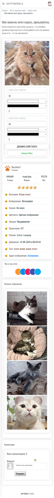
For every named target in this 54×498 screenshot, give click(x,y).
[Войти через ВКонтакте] (22, 460)
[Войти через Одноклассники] (40, 460)
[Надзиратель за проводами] (27, 309)
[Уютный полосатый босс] (27, 343)
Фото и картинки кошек (18, 10)
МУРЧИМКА (24, 493)
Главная (4, 10)
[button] (49, 3)
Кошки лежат (32, 10)
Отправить (20, 473)
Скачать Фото (27, 153)
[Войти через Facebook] (26, 460)
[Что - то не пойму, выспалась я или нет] (27, 378)
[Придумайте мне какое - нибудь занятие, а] (27, 413)
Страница (15, 170)
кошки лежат (31, 248)
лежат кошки (19, 248)
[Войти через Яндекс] (31, 460)
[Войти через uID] (17, 460)
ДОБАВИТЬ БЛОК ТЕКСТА (27, 146)
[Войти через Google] (35, 460)
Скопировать (33, 255)
